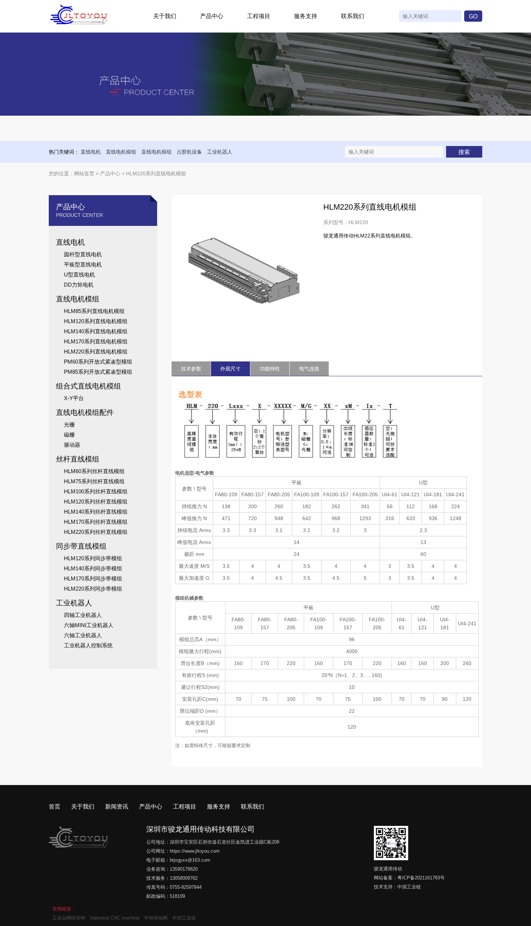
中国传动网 (156, 918)
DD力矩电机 (79, 285)
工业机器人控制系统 (88, 645)
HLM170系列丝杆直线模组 (96, 522)
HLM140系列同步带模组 (93, 568)
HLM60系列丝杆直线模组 (94, 471)
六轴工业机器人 (83, 635)
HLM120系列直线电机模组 (96, 321)
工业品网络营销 (68, 918)
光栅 (69, 424)
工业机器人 (219, 152)
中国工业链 (409, 886)
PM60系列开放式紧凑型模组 (98, 362)
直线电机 (91, 152)
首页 (54, 806)
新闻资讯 (116, 806)
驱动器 (72, 445)
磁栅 (69, 435)
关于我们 (164, 16)
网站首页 (84, 173)
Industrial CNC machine (114, 918)
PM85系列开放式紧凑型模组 (98, 372)
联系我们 (352, 16)
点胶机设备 (189, 152)
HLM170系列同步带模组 (93, 578)
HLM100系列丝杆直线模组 (96, 491)
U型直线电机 (79, 274)
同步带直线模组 (81, 546)
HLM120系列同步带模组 (93, 558)
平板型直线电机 (83, 264)
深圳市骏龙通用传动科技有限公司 (200, 829)
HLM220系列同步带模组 (93, 589)
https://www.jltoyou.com (195, 851)
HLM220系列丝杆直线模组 (96, 532)
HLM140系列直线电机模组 (96, 331)
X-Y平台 (74, 398)
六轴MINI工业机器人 (88, 625)
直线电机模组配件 (85, 412)
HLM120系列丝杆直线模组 (96, 501)
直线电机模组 (121, 152)
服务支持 (305, 16)
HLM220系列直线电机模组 (96, 351)
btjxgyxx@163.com (190, 860)
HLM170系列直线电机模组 (96, 341)
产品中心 (211, 16)
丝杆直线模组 (77, 459)
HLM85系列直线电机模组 (94, 311)
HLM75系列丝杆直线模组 (94, 481)
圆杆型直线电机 (83, 254)
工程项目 (258, 16)
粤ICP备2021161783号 (421, 877)
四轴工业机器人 (83, 615)
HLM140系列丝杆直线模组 (96, 512)
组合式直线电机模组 (88, 386)
